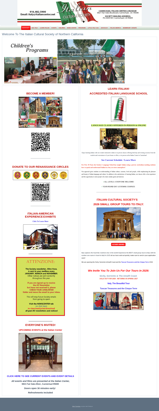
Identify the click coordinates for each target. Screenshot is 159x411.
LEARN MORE (118, 244)
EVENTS (54, 28)
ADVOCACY (104, 28)
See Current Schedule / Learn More (118, 160)
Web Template (76, 406)
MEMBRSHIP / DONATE (130, 28)
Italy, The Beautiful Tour (119, 283)
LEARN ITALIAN (44, 28)
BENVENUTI (25, 28)
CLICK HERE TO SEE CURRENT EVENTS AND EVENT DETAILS (40, 376)
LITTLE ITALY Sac (93, 28)
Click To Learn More (40, 221)
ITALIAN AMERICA (115, 28)
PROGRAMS (82, 28)
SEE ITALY (35, 28)
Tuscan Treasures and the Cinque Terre (118, 288)
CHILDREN (62, 28)
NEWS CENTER (71, 28)
